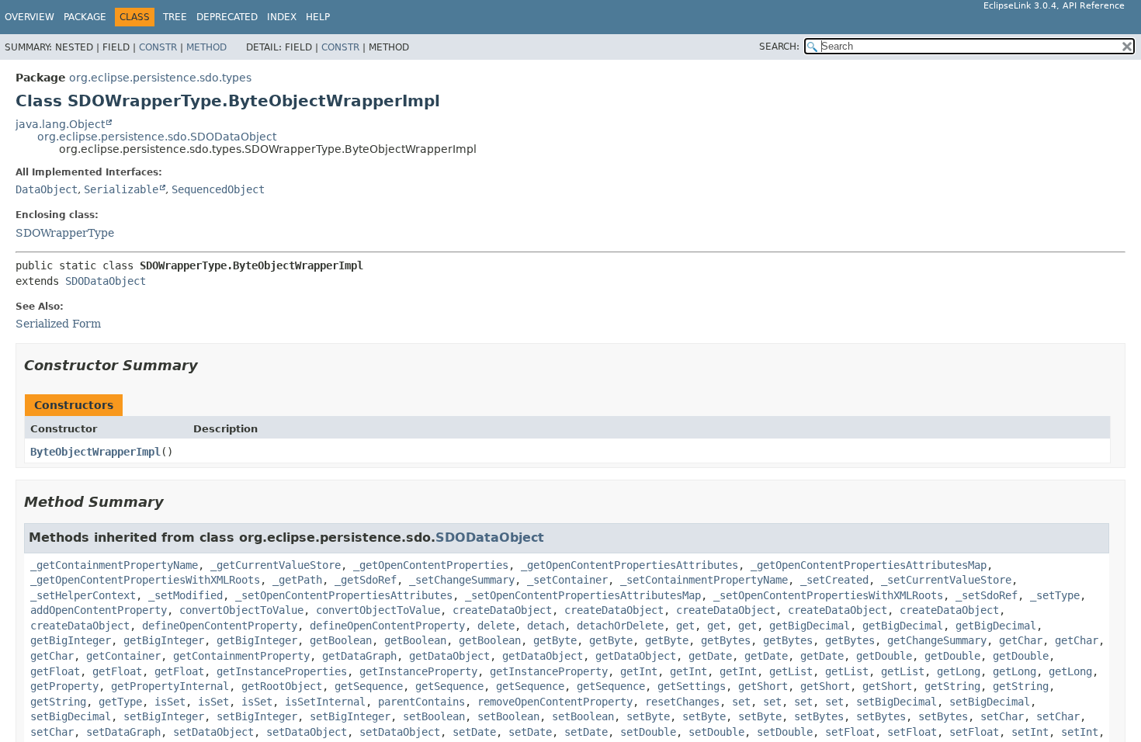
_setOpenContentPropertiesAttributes (344, 595)
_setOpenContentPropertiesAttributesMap (583, 595)
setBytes (819, 716)
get (685, 625)
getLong (958, 671)
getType (120, 701)
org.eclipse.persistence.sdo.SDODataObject (156, 136)
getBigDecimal (809, 625)
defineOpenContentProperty (219, 625)
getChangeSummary (937, 640)
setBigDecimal (896, 701)
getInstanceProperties (282, 671)
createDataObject (502, 610)
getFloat (55, 671)
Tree (175, 17)
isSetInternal (325, 701)
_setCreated (834, 580)
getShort (763, 686)
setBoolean (434, 716)
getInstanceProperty (418, 671)
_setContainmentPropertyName (704, 580)
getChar (1020, 640)
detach (545, 625)
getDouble (884, 656)
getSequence (369, 686)
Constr (158, 47)
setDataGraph (123, 732)
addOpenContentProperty (98, 610)
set (741, 701)
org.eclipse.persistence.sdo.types (160, 77)
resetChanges (682, 701)
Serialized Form (58, 323)
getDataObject (449, 656)
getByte (555, 640)
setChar (1002, 716)
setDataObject (213, 732)
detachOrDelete (620, 625)
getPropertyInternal (170, 686)
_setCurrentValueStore (946, 580)
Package (85, 17)
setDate (474, 732)
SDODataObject (105, 281)
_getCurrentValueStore (275, 565)
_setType (1055, 595)
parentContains (421, 701)
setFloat (850, 732)
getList (791, 671)
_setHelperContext (83, 595)
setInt (1030, 732)
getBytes (726, 640)
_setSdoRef (986, 595)
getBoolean (341, 640)
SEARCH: (779, 46)
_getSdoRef (366, 580)
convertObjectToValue (241, 610)
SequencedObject (218, 189)
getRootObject (281, 686)
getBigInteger (70, 640)
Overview (29, 17)
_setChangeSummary (462, 580)
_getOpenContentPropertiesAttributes (629, 565)
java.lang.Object (60, 124)
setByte (648, 716)
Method (206, 47)
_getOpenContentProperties (430, 565)
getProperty (64, 686)
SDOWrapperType (65, 233)
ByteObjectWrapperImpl (95, 452)
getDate (710, 656)
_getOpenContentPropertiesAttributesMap (869, 565)
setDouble (648, 732)
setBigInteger (163, 716)
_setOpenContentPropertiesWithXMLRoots (828, 595)
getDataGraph (359, 656)
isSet (170, 701)
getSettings (691, 686)
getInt (638, 671)
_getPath (297, 580)
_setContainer (567, 580)
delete (496, 625)
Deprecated (227, 17)
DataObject (47, 189)
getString (952, 686)
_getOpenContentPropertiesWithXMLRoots (145, 580)
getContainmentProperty (241, 656)
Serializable (121, 189)
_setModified (185, 595)
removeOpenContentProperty (555, 701)
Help (318, 17)
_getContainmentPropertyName (114, 565)
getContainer (123, 656)
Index (282, 17)
